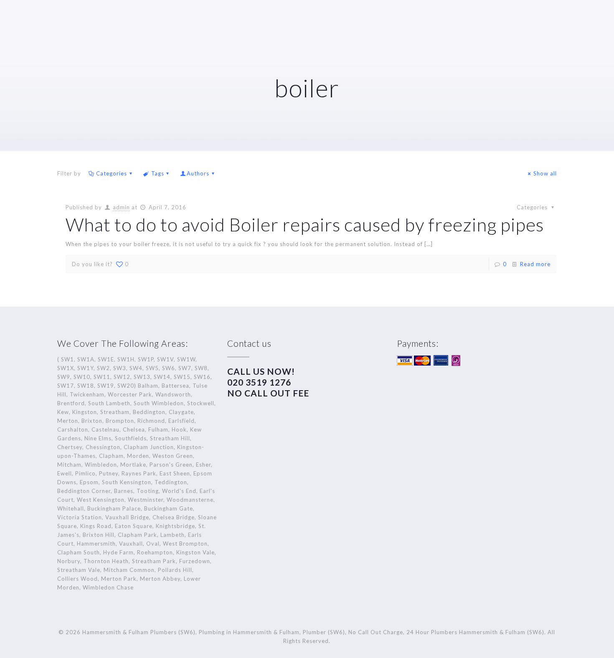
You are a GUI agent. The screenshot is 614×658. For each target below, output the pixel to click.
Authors (198, 173)
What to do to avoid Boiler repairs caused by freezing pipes (305, 224)
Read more (535, 264)
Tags (157, 173)
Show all (545, 173)
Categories (111, 173)
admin (121, 207)
